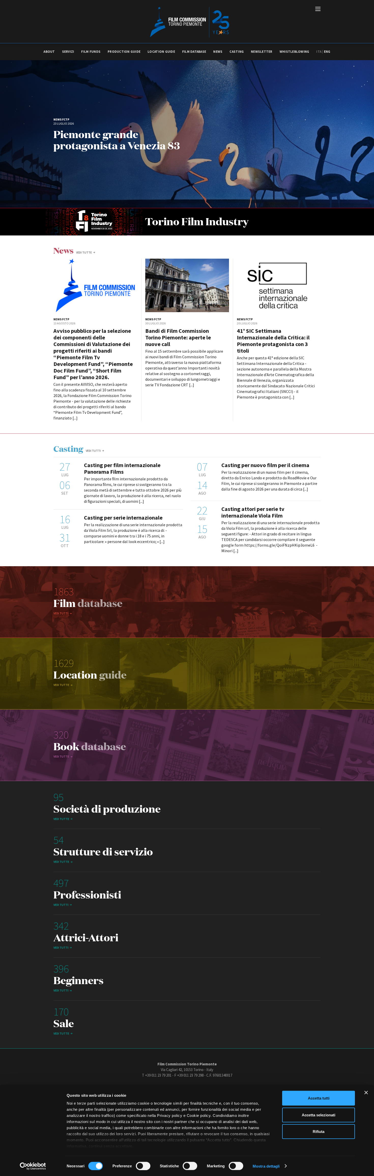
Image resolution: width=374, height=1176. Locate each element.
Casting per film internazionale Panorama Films (122, 468)
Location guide (161, 51)
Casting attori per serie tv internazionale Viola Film (252, 512)
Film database (194, 51)
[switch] (143, 1166)
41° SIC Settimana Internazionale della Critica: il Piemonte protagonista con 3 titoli (273, 340)
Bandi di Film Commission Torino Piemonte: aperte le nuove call (178, 337)
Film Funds (90, 51)
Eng (327, 51)
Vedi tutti (93, 451)
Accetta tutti (318, 1098)
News (217, 51)
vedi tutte (84, 252)
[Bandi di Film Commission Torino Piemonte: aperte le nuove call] (187, 285)
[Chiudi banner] (366, 1092)
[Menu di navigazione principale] (318, 9)
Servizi (68, 51)
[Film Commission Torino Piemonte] (187, 22)
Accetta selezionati (318, 1115)
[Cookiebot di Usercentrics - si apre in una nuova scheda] (33, 1166)
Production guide (124, 51)
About (49, 51)
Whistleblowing (294, 51)
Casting (236, 51)
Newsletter (261, 51)
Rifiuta (318, 1131)
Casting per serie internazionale (123, 517)
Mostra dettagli (266, 1166)
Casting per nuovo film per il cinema (265, 465)
